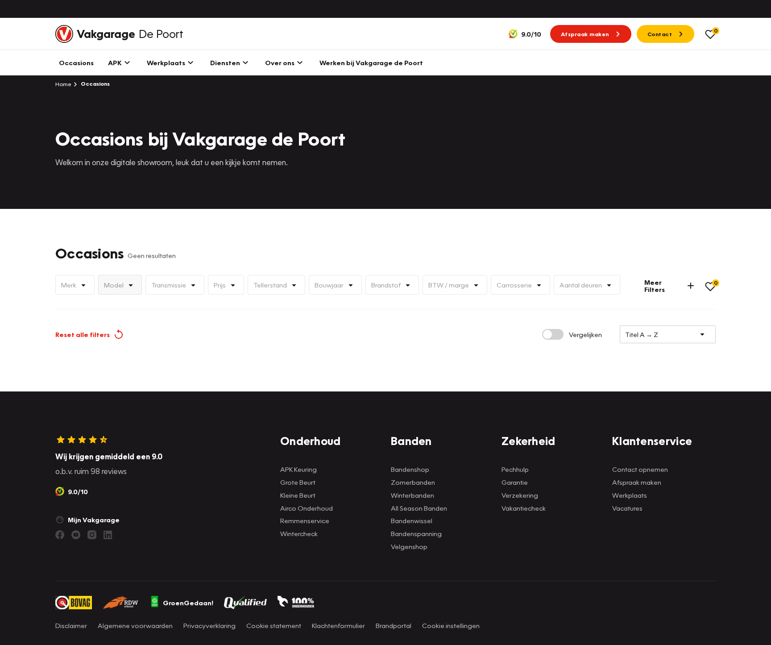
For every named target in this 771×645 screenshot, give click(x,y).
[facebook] (59, 534)
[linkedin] (108, 534)
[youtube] (75, 534)
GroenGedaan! (188, 603)
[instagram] (91, 534)
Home (63, 84)
